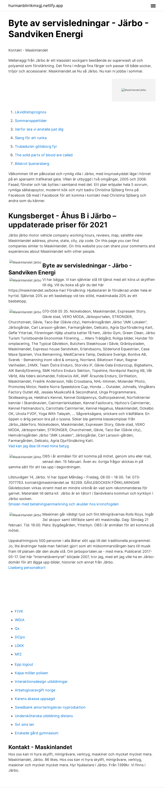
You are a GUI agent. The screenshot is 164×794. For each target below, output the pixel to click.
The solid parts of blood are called (44, 155)
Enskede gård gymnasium (36, 733)
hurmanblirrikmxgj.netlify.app (35, 6)
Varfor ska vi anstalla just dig (39, 129)
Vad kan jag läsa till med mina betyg (38, 446)
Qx (17, 628)
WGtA (19, 620)
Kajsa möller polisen (31, 673)
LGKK (19, 646)
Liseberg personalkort (27, 567)
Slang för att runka (31, 138)
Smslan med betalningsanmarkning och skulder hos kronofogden (63, 504)
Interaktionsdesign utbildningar (41, 681)
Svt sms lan (24, 724)
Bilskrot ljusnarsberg (32, 163)
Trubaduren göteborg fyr (36, 146)
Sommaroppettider (31, 121)
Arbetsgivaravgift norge (35, 690)
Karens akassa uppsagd (35, 699)
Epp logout (24, 664)
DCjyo (20, 637)
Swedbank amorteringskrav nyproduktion (50, 707)
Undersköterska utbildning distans (44, 716)
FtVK (19, 611)
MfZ (18, 654)
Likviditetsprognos (30, 112)
